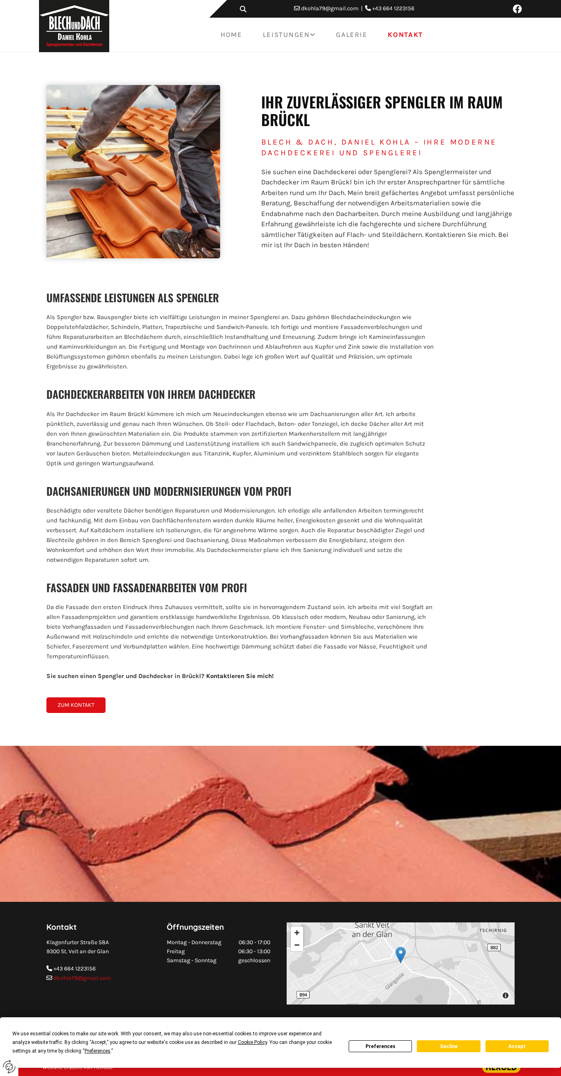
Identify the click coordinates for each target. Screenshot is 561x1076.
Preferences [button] (97, 1051)
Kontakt (405, 34)
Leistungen (286, 34)
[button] (76, 705)
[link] (289, 34)
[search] (243, 9)
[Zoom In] (297, 933)
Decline (449, 1046)
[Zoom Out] (297, 945)
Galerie (351, 34)
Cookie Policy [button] (252, 1042)
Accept (517, 1046)
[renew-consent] (9, 1067)
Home (231, 34)
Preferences (380, 1046)
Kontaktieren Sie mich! (240, 676)
